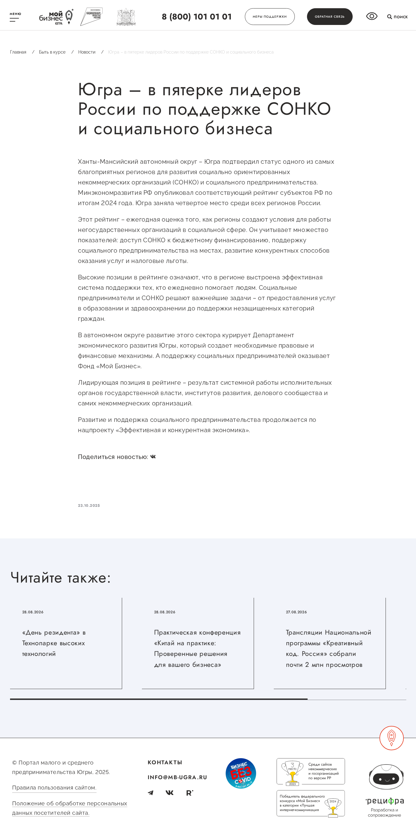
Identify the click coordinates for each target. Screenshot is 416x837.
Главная (22, 52)
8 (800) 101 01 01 (197, 17)
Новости (91, 52)
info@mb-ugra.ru (177, 777)
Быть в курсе (56, 52)
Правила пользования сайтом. (54, 787)
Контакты (165, 762)
